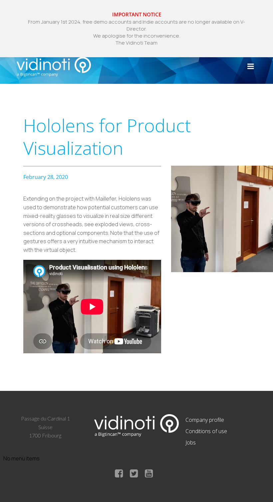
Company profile (204, 419)
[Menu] (250, 66)
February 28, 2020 (45, 177)
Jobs (190, 442)
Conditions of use (206, 431)
